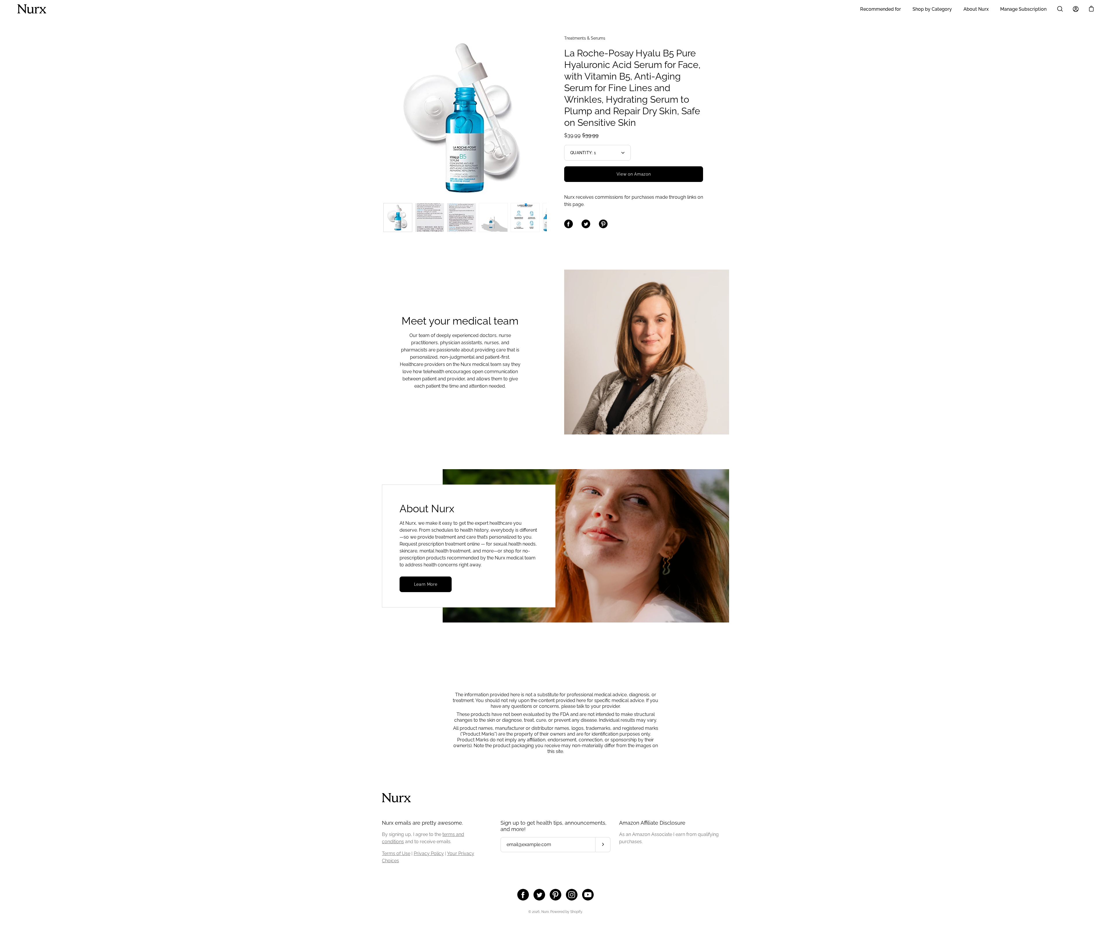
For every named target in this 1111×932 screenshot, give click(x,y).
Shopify (576, 912)
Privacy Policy (429, 853)
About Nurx (976, 9)
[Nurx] (31, 9)
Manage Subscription (1023, 9)
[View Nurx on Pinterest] (555, 894)
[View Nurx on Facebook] (523, 894)
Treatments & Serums (584, 38)
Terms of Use (396, 853)
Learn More (425, 584)
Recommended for (880, 9)
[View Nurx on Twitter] (539, 894)
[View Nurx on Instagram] (571, 894)
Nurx (545, 912)
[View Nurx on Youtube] (588, 894)
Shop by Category (932, 9)
